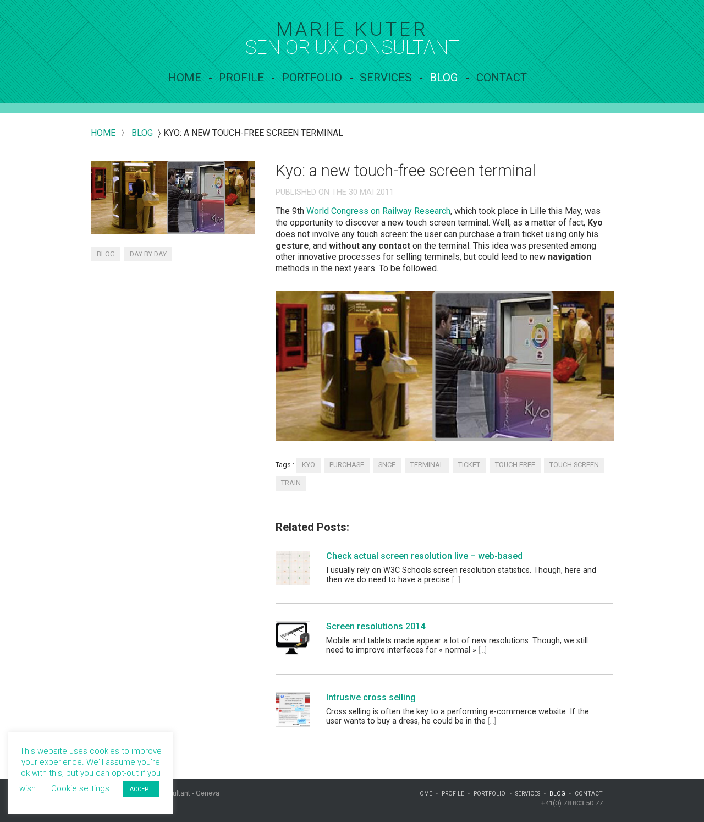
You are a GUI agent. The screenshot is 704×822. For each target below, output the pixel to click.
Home (184, 77)
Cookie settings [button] (80, 788)
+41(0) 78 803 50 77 (572, 803)
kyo (308, 465)
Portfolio (312, 77)
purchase (346, 465)
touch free (515, 465)
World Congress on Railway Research (378, 211)
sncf (386, 465)
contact (501, 77)
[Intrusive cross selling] (292, 709)
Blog (444, 77)
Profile (241, 77)
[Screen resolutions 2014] (292, 638)
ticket (469, 465)
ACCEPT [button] (141, 789)
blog (142, 133)
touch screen (574, 465)
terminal (427, 465)
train (291, 483)
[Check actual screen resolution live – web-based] (292, 568)
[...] (456, 580)
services (386, 77)
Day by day (148, 254)
